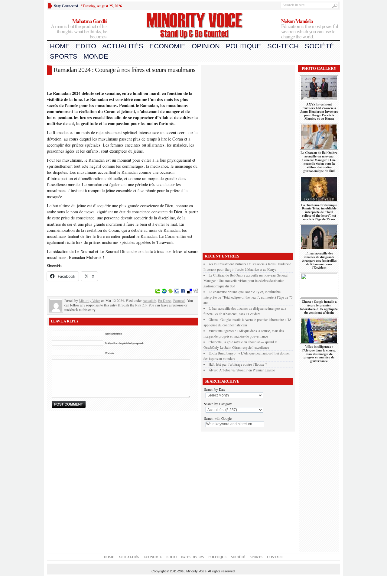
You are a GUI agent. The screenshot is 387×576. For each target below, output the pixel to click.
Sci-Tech (283, 46)
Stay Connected (66, 5)
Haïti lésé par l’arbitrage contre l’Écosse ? (238, 364)
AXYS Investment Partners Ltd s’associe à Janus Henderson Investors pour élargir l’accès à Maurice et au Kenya (319, 111)
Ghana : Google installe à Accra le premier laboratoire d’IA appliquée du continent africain (319, 307)
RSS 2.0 (141, 305)
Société (319, 46)
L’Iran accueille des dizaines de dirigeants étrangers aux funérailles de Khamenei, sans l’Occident (319, 260)
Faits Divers (192, 557)
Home (60, 46)
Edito (86, 46)
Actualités (122, 46)
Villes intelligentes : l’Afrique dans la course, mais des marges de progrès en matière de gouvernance (319, 354)
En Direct (164, 300)
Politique (243, 46)
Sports (63, 56)
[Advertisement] (248, 157)
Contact (275, 557)
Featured (179, 300)
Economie (167, 46)
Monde (95, 56)
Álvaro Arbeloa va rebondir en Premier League (242, 370)
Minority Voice (89, 300)
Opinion (206, 46)
